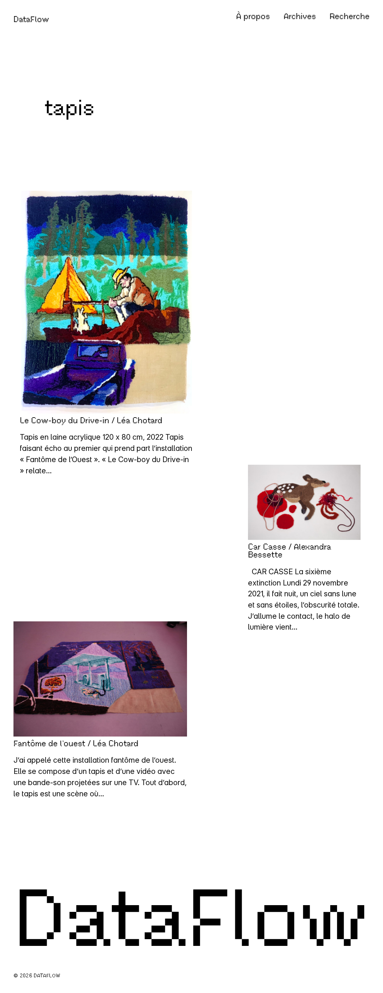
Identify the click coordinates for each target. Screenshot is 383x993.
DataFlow (31, 19)
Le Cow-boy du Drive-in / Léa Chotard (91, 420)
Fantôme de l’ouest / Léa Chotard (75, 744)
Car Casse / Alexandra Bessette (289, 551)
